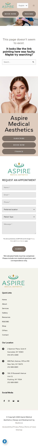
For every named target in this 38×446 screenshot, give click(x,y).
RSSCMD (5, 322)
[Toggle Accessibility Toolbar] (4, 441)
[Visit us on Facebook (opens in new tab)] (4, 401)
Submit (19, 249)
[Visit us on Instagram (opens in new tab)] (9, 401)
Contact (5, 335)
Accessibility (7, 427)
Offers (4, 330)
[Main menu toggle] (33, 5)
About (4, 304)
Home (4, 300)
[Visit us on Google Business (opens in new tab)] (13, 401)
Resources (6, 317)
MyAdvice (19, 423)
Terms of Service (20, 241)
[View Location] (4, 348)
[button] (10, 14)
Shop (4, 326)
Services (5, 308)
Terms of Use (30, 427)
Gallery (5, 313)
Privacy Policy (18, 427)
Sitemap (19, 430)
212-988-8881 (12, 367)
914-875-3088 (12, 355)
